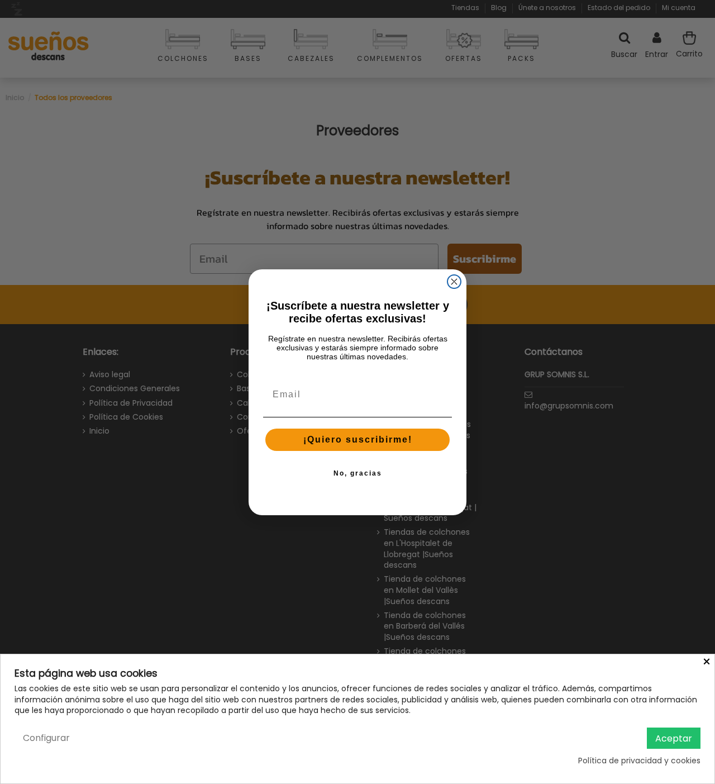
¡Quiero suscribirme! (357, 439)
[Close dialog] (454, 281)
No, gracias (357, 473)
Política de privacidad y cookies (639, 761)
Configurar (46, 737)
